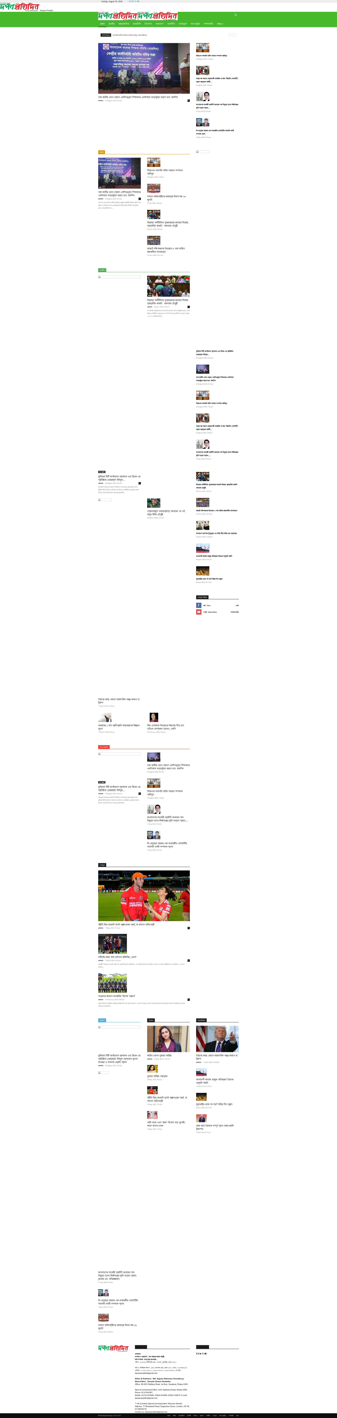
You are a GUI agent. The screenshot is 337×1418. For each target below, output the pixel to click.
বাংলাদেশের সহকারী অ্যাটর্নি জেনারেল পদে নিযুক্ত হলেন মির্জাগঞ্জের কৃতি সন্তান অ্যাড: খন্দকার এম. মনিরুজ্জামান (117, 1275)
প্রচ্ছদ (102, 24)
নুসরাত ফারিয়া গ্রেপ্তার (157, 1076)
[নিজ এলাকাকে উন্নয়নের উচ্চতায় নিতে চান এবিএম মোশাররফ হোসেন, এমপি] (168, 717)
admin (100, 100)
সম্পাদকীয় (208, 24)
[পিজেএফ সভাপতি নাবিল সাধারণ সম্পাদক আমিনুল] (217, 47)
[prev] (230, 35)
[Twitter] (135, 1)
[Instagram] (131, 1)
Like (237, 605)
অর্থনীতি (171, 24)
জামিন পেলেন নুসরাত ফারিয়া (159, 1055)
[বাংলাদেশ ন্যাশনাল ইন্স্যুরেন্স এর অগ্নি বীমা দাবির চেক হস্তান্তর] (217, 525)
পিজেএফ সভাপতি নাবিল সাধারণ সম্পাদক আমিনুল (211, 55)
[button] (235, 15)
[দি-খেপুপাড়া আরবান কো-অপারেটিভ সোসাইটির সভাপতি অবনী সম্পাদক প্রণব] (217, 122)
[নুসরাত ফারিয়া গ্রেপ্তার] (168, 1069)
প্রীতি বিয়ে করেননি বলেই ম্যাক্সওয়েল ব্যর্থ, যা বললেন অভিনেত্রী (126, 924)
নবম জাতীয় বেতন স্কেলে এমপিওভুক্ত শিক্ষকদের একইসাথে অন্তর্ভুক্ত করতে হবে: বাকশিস (138, 97)
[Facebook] (129, 1)
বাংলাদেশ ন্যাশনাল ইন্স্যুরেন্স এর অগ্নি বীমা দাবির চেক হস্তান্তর (216, 533)
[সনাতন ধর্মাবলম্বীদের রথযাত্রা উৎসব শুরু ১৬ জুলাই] (168, 188)
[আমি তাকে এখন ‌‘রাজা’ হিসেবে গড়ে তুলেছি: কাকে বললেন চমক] (168, 1115)
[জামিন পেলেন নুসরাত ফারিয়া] (168, 1039)
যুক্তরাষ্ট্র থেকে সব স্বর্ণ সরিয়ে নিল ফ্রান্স (209, 579)
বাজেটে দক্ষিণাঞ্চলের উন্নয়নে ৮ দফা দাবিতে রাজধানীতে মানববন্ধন (216, 510)
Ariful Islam (117, 1415)
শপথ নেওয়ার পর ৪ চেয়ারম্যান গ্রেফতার (125, 35)
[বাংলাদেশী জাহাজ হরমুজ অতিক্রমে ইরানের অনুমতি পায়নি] (217, 548)
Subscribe (235, 612)
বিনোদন (148, 24)
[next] (234, 35)
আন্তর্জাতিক (123, 24)
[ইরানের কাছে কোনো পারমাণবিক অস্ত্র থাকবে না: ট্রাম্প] (119, 597)
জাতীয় (111, 24)
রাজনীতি (137, 24)
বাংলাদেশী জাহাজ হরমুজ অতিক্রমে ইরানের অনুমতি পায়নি (214, 556)
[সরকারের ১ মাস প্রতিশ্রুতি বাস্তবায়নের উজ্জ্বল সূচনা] (119, 717)
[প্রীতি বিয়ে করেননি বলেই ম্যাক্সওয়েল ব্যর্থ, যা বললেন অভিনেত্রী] (144, 895)
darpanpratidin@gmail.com (156, 1412)
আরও (219, 24)
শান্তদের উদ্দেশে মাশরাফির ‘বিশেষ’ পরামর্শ (116, 996)
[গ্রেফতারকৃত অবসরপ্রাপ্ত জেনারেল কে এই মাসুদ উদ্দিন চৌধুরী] (168, 503)
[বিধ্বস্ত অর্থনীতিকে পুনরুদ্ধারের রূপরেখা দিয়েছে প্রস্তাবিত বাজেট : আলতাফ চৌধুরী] (168, 214)
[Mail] (133, 1)
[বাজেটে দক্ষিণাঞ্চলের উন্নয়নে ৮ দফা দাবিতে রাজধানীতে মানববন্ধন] (168, 240)
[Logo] (118, 19)
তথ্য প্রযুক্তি (195, 24)
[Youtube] (138, 1)
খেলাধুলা (183, 24)
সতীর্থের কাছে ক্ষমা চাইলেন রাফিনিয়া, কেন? (117, 956)
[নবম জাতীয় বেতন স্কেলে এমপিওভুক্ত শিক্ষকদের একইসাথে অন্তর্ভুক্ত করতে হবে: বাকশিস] (144, 68)
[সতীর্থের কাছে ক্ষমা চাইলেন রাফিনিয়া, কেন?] (144, 944)
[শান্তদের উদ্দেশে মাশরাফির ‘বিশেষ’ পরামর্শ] (144, 983)
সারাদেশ (159, 24)
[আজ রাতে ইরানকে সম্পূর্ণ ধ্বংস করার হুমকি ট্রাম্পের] (217, 1118)
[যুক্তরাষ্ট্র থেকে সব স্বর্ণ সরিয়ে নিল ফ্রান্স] (217, 570)
